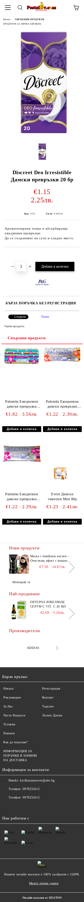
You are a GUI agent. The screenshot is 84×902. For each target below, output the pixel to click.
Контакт (48, 697)
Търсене (48, 706)
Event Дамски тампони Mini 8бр (62, 496)
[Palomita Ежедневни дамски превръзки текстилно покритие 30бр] (21, 366)
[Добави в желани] (76, 254)
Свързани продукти (27, 338)
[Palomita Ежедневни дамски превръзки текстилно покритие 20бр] (21, 465)
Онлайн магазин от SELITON (42, 897)
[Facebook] (8, 806)
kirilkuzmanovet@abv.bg (37, 780)
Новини (9, 733)
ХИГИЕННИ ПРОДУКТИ (29, 19)
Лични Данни (52, 715)
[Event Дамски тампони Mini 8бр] (62, 484)
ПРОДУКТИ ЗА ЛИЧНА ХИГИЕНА (22, 24)
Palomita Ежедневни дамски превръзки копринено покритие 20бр (62, 405)
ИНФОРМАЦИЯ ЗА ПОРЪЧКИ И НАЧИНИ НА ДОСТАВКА (20, 756)
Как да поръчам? (15, 742)
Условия (9, 724)
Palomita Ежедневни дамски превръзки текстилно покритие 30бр (21, 405)
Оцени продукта (14, 326)
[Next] (69, 567)
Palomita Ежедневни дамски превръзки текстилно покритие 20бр (21, 497)
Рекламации (12, 697)
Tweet (45, 316)
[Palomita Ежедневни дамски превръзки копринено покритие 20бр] (62, 361)
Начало (7, 19)
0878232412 (31, 789)
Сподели (20, 316)
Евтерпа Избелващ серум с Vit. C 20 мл (48, 604)
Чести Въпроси (14, 715)
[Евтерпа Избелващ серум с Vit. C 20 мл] (19, 610)
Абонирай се (21, 582)
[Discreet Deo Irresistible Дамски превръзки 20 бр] (42, 136)
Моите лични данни (44, 883)
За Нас (8, 706)
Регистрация (51, 688)
